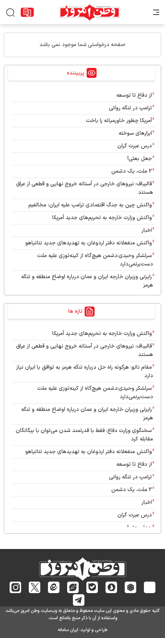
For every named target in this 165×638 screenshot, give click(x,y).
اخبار (147, 230)
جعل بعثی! (139, 159)
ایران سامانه (68, 629)
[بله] (92, 587)
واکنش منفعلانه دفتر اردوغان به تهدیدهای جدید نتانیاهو (88, 243)
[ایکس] (34, 587)
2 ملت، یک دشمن (131, 171)
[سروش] (111, 587)
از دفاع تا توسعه (134, 95)
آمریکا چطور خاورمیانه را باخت (119, 121)
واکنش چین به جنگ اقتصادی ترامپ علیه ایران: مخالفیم (90, 205)
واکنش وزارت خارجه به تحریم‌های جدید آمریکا (102, 218)
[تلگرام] (78, 600)
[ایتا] (54, 587)
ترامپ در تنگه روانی (130, 108)
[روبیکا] (130, 587)
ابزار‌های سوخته (135, 133)
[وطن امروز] (89, 12)
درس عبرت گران (134, 146)
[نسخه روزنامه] (27, 12)
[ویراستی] (73, 587)
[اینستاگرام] (15, 587)
